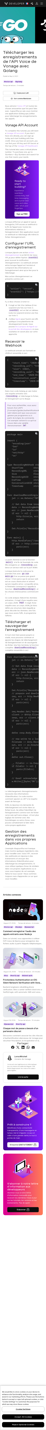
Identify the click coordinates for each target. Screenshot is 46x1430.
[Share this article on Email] (33, 1047)
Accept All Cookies (23, 1417)
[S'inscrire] (23, 1144)
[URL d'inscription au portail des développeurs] (22, 214)
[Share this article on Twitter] (17, 1047)
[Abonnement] (23, 1209)
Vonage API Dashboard (27, 146)
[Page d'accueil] (14, 4)
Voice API (22, 106)
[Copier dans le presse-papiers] (36, 285)
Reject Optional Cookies (23, 1425)
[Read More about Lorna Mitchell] (23, 1077)
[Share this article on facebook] (12, 1047)
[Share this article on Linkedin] (23, 1047)
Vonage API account (15, 133)
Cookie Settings (23, 1409)
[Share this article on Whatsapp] (28, 1047)
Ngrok (17, 319)
